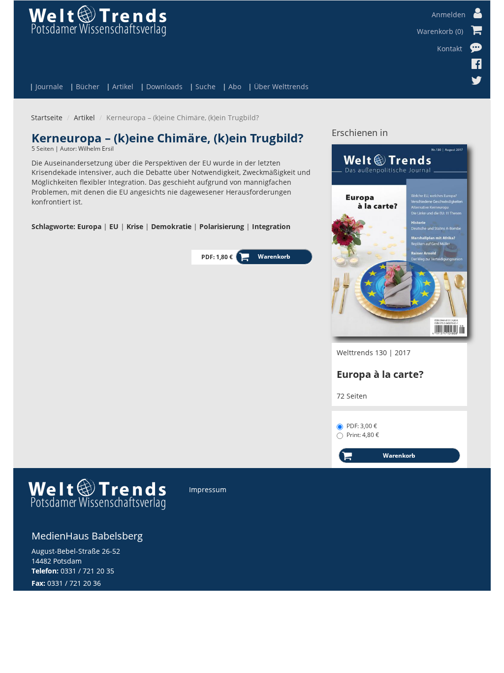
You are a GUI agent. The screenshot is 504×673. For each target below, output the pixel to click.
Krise (134, 226)
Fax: (38, 583)
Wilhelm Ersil (96, 148)
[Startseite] (97, 20)
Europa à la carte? (380, 374)
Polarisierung (221, 226)
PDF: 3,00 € (361, 426)
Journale (49, 86)
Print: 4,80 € (362, 435)
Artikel (122, 86)
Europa (89, 226)
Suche (205, 86)
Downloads (164, 86)
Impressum (207, 489)
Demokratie (171, 226)
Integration (271, 226)
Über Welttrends (281, 86)
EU (114, 226)
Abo (234, 86)
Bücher (87, 86)
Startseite (47, 117)
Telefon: (45, 570)
